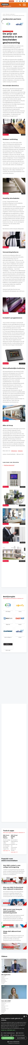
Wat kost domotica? (9, 465)
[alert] (14, 1030)
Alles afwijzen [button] (21, 1038)
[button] (14, 1030)
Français (11, 1)
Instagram (19, 1)
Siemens (20, 451)
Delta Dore (14, 451)
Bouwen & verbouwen (10, 14)
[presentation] (14, 873)
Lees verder (21, 1028)
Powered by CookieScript (14, 1043)
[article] (8, 25)
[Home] (6, 5)
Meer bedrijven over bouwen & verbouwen (12, 598)
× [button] (26, 1016)
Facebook (17, 1)
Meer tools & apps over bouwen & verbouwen (13, 832)
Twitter (22, 1)
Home (4, 14)
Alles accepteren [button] (7, 1038)
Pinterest (25, 1)
